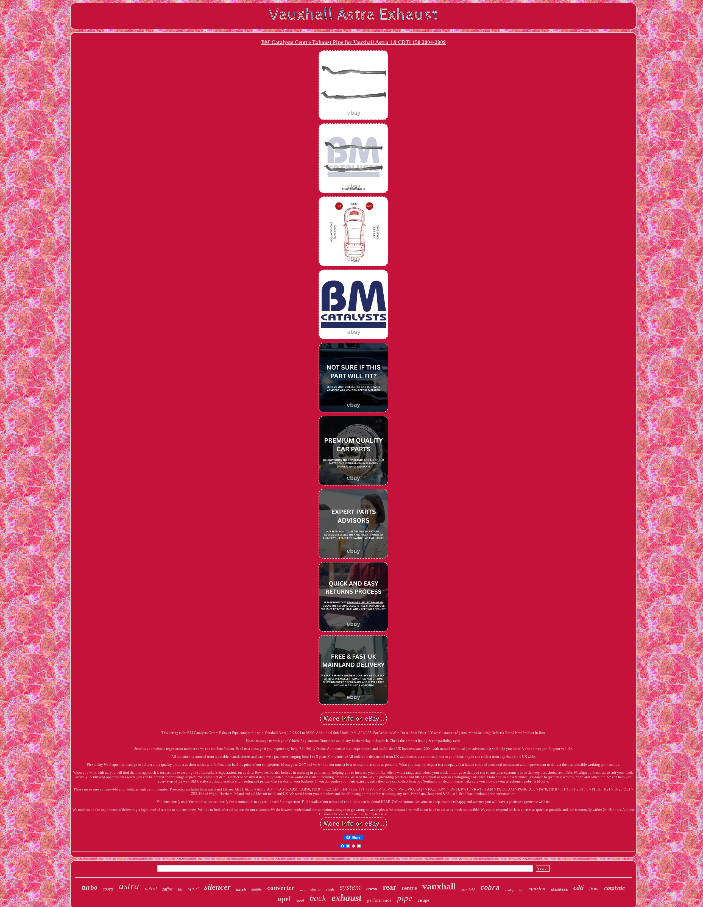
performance (379, 900)
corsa (371, 888)
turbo (89, 887)
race (302, 890)
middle (256, 889)
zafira (167, 889)
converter (281, 887)
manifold (468, 889)
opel (284, 899)
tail (521, 890)
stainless (559, 889)
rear (389, 887)
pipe (404, 898)
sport (193, 888)
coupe (423, 900)
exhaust (346, 898)
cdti (578, 887)
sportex (537, 888)
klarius (315, 889)
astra (129, 886)
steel (300, 900)
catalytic (614, 887)
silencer (217, 886)
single (330, 889)
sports (108, 889)
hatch (241, 890)
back (317, 898)
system (350, 887)
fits (180, 889)
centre (409, 888)
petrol (151, 888)
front (594, 888)
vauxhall (439, 886)
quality (509, 890)
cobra (490, 888)
